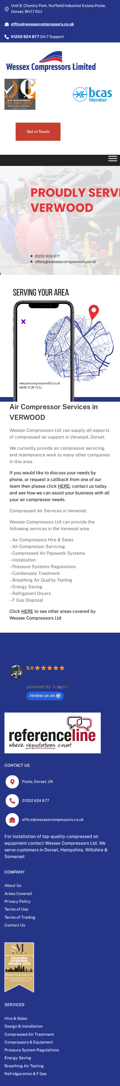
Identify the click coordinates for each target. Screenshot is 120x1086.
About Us (12, 885)
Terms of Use (16, 909)
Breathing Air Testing (24, 1066)
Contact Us (14, 925)
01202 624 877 (35, 800)
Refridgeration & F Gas (25, 1073)
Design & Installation (23, 1026)
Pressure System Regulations (31, 1050)
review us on (42, 695)
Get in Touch (38, 131)
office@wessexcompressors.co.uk (53, 819)
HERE (64, 486)
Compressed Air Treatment (29, 1034)
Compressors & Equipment (28, 1042)
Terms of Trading (19, 917)
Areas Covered (18, 893)
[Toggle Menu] (112, 160)
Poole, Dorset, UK (37, 781)
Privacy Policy (17, 901)
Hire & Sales (15, 1018)
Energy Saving (17, 1058)
